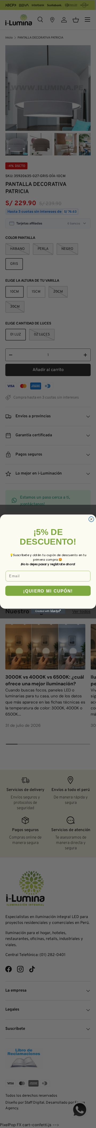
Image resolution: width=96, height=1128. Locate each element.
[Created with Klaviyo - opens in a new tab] (48, 611)
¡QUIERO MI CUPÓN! (48, 590)
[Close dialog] (91, 519)
